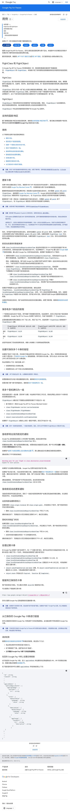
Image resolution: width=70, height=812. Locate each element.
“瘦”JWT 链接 (36, 56)
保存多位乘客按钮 (40, 379)
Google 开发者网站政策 (20, 757)
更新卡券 (9, 138)
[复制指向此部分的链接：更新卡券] (13, 180)
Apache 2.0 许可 (58, 755)
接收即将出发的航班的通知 (14, 151)
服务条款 (4, 770)
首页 (3, 14)
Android (4, 781)
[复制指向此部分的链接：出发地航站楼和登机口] (22, 501)
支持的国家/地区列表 (39, 121)
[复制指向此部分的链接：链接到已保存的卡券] (24, 580)
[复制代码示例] (66, 592)
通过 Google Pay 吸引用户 (23, 171)
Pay (14, 2)
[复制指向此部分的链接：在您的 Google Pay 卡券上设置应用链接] (36, 657)
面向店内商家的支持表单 (13, 641)
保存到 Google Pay (21, 356)
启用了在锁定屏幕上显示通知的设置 (19, 451)
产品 (8, 14)
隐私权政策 (9, 803)
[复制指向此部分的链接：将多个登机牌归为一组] (26, 390)
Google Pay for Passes (11, 8)
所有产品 (4, 796)
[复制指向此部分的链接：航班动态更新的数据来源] (24, 244)
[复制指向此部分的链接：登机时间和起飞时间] (20, 520)
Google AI (5, 793)
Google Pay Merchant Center (20, 187)
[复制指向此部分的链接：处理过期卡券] (17, 546)
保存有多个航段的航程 (13, 141)
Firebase (4, 787)
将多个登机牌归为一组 (13, 148)
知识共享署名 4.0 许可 (30, 755)
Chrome (4, 784)
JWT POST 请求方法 (23, 56)
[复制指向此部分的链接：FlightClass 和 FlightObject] (30, 64)
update (57, 191)
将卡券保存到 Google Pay (52, 169)
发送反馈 (63, 19)
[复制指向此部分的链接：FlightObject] (14, 99)
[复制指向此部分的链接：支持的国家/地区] (20, 116)
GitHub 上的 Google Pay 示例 (55, 770)
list (60, 234)
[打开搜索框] (49, 2)
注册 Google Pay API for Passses (34, 770)
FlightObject (44, 206)
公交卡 (50, 45)
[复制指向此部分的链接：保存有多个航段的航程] (26, 309)
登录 (66, 2)
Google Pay (15, 14)
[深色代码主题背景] (66, 458)
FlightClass (34, 206)
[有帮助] (63, 14)
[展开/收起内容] (10, 24)
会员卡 (35, 45)
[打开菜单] (3, 2)
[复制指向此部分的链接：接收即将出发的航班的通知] (30, 434)
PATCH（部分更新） (43, 213)
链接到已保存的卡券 (12, 161)
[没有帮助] (66, 14)
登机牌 (8, 45)
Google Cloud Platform (8, 790)
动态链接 (20, 663)
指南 (35, 14)
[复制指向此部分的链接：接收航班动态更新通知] (26, 489)
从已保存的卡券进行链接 (14, 164)
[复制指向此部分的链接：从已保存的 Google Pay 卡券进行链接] (41, 616)
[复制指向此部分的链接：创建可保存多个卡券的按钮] (30, 350)
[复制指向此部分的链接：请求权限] (11, 637)
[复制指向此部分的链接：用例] (8, 130)
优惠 (42, 45)
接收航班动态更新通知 (13, 154)
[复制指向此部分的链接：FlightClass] (13, 78)
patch (64, 191)
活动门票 (17, 45)
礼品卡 (26, 45)
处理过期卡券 (10, 158)
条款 (3, 803)
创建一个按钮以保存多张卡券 (15, 145)
